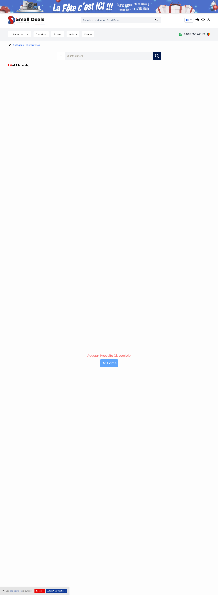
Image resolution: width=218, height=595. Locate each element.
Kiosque (88, 34)
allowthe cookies (56, 591)
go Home (109, 363)
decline (40, 591)
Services (57, 34)
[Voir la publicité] (109, 6)
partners (73, 34)
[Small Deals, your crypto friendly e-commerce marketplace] (32, 20)
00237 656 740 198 (195, 34)
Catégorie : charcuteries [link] (26, 45)
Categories (18, 34)
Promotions (41, 34)
